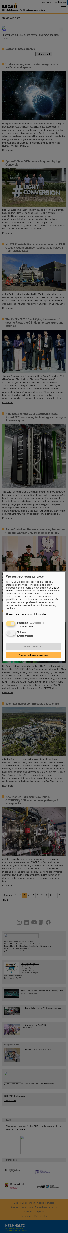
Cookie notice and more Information (26, 614)
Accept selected (33, 646)
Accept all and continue (33, 654)
